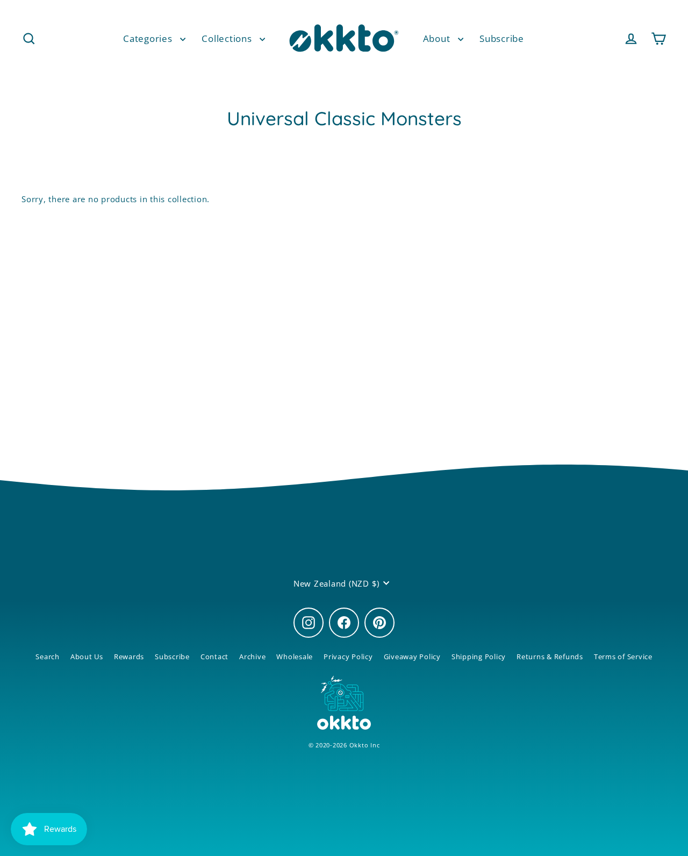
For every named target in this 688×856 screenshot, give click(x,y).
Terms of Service (623, 656)
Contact (214, 656)
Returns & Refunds (550, 656)
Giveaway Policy (412, 656)
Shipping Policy (479, 656)
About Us (86, 656)
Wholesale (294, 656)
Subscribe (501, 38)
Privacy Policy (348, 656)
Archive (252, 656)
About (438, 38)
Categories (149, 38)
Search (47, 656)
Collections (228, 38)
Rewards (129, 656)
